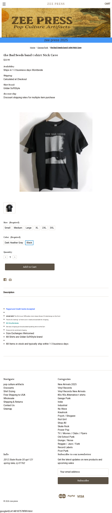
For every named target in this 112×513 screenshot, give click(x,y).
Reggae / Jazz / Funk (69, 443)
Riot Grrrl (62, 419)
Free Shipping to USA (14, 394)
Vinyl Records (65, 387)
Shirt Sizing (9, 391)
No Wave (62, 408)
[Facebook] (5, 279)
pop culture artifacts (14, 384)
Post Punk (63, 450)
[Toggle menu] (4, 4)
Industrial (62, 405)
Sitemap (8, 408)
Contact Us (9, 405)
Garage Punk (64, 398)
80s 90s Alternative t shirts (71, 394)
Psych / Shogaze (66, 415)
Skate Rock (63, 426)
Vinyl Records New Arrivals (71, 391)
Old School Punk (66, 436)
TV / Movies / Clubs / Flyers (72, 433)
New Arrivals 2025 (67, 384)
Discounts (9, 387)
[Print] (10, 279)
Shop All (62, 422)
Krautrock (62, 412)
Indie (60, 401)
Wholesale (9, 398)
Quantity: (8, 252)
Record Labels (65, 447)
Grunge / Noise (65, 440)
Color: (12, 237)
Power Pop (63, 429)
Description (9, 292)
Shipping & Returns (13, 401)
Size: (11, 222)
